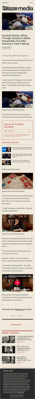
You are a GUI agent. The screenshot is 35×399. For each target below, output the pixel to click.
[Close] (32, 371)
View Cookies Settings (17, 395)
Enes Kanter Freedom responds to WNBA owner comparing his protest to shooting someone (22, 156)
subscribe (5, 2)
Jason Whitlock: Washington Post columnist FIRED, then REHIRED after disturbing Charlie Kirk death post (24, 358)
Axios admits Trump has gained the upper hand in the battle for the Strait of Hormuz (22, 148)
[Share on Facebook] (12, 316)
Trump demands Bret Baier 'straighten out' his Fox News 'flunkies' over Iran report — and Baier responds (25, 338)
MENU (31, 2)
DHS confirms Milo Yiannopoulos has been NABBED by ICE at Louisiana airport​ (23, 348)
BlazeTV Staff (20, 362)
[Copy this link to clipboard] (22, 316)
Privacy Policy (20, 134)
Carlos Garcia (20, 341)
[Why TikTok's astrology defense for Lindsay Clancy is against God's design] (6, 162)
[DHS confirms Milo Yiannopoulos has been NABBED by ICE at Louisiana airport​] (8, 349)
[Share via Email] (19, 316)
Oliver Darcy (6, 47)
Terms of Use (27, 134)
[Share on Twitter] (16, 316)
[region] (17, 383)
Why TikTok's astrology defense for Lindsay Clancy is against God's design (21, 161)
